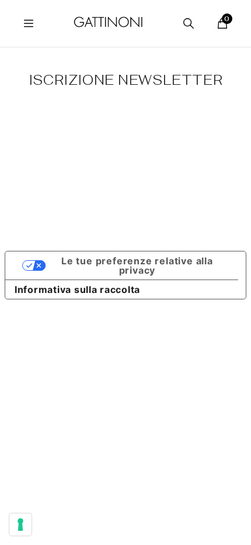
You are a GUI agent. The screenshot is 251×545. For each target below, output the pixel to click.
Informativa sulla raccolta (77, 289)
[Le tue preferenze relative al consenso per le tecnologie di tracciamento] (20, 524)
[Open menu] (29, 23)
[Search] (188, 23)
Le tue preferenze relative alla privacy (137, 265)
